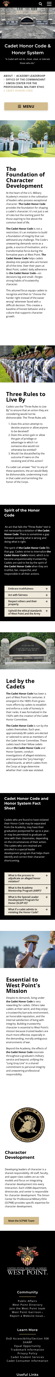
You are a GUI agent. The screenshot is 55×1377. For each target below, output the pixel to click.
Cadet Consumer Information (27, 1360)
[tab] (27, 589)
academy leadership (31, 76)
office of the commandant (26, 79)
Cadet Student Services (27, 1357)
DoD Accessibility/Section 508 (27, 1338)
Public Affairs (27, 1301)
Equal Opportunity (27, 1346)
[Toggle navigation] (49, 3)
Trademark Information (27, 1349)
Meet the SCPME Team (21, 1220)
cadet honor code (19, 90)
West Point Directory (28, 1304)
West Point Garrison (26, 1312)
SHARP (27, 1342)
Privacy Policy (27, 1353)
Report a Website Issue (26, 1316)
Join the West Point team (27, 1308)
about (8, 76)
